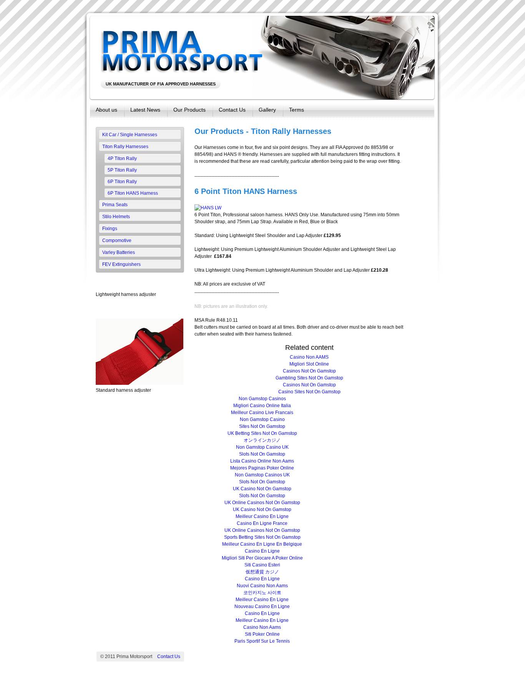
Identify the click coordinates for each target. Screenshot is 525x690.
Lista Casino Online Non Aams (262, 461)
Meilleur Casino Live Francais (262, 412)
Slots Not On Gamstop (262, 454)
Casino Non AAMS (309, 357)
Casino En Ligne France (262, 523)
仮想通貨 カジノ (262, 572)
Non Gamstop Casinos (262, 398)
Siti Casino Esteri (262, 565)
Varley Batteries (118, 252)
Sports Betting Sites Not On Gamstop (262, 537)
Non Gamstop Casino (262, 419)
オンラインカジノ (262, 440)
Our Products (189, 110)
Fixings (109, 228)
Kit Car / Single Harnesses (129, 134)
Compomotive (116, 240)
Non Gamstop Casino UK (262, 447)
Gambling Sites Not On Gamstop (309, 378)
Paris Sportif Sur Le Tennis (262, 641)
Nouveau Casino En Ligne (262, 606)
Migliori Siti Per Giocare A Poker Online (262, 558)
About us (106, 110)
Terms (296, 110)
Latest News (145, 110)
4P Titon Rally (122, 158)
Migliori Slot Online (309, 364)
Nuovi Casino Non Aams (262, 585)
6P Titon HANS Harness (133, 193)
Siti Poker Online (262, 634)
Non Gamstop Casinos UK (262, 475)
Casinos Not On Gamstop (309, 371)
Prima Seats (115, 204)
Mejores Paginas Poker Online (262, 468)
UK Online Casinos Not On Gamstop (262, 502)
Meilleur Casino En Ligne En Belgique (262, 544)
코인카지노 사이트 (262, 592)
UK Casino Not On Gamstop (262, 488)
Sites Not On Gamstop (262, 426)
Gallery (267, 110)
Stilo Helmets (116, 216)
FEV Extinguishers (121, 264)
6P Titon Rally (122, 181)
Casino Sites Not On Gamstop (309, 391)
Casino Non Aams (262, 627)
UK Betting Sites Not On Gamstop (262, 433)
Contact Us (232, 110)
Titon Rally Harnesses (125, 146)
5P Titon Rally (122, 170)
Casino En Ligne (262, 551)
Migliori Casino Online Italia (262, 405)
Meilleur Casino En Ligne (262, 516)
